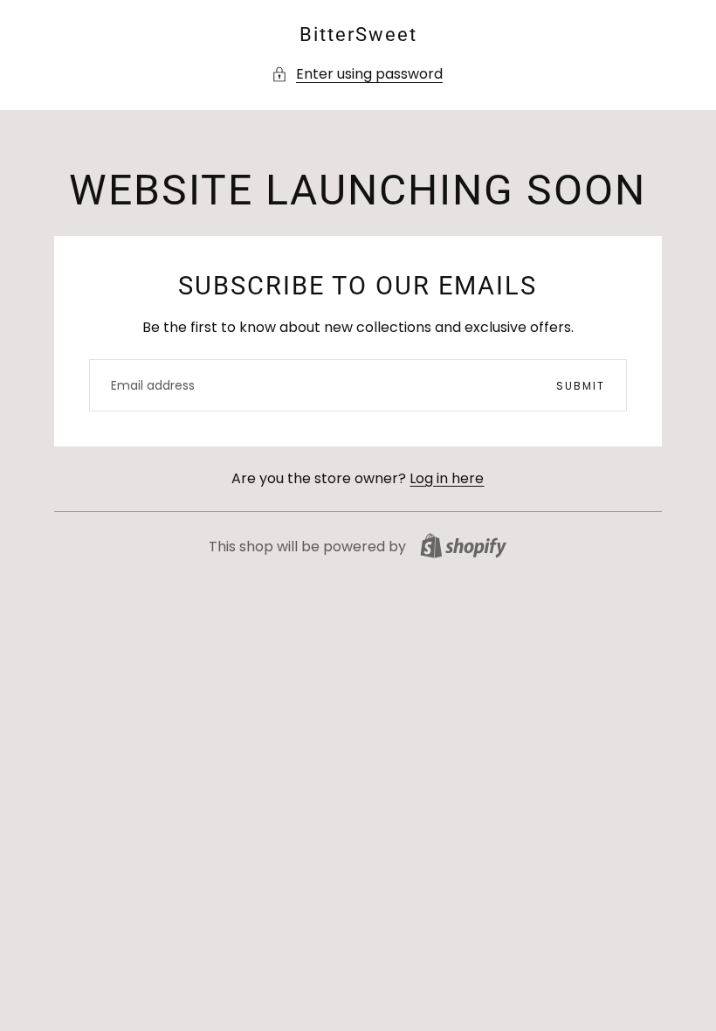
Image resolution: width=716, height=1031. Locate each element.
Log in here (447, 478)
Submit (580, 385)
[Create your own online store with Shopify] (463, 545)
